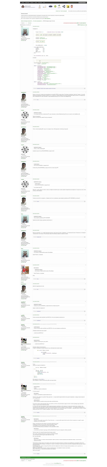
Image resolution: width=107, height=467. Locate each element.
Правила (32, 2)
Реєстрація (40, 2)
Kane (22, 26)
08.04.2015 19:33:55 (36, 213)
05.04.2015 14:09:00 (36, 195)
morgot (44, 88)
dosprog (22, 324)
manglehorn (47, 88)
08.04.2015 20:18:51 (36, 230)
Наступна (29, 460)
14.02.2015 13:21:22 (36, 26)
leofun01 (50, 88)
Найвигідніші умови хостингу (72, 2)
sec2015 (22, 315)
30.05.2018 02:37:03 (36, 324)
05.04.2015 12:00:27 (36, 126)
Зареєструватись (47, 18)
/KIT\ (52, 88)
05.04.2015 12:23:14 (36, 161)
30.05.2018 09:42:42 (36, 337)
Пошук (36, 2)
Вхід (44, 2)
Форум (23, 2)
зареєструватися (83, 460)
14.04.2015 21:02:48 (36, 248)
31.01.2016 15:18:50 (36, 301)
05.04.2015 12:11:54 (36, 144)
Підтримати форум (82, 2)
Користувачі (27, 2)
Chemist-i (23, 265)
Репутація (22, 40)
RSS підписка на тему (83, 24)
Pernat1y (54, 88)
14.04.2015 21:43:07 (36, 283)
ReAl (22, 337)
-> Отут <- (42, 379)
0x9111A (42, 88)
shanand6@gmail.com (57, 463)
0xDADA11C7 (39, 88)
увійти (78, 460)
